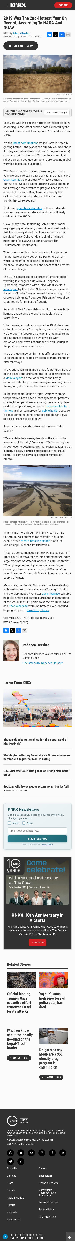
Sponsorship (46, 1175)
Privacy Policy (47, 844)
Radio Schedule (15, 1197)
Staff (10, 1183)
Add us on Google (57, 112)
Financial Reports (48, 1183)
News (30, 823)
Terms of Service (48, 1202)
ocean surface (51, 593)
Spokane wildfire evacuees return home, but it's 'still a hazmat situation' (36, 788)
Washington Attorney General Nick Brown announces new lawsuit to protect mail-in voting (36, 757)
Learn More (38, 942)
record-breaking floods (35, 541)
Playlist (11, 1205)
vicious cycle (14, 378)
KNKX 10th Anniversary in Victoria (37, 918)
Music (15, 823)
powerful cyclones (37, 610)
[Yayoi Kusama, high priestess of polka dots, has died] (53, 980)
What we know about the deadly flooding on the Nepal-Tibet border (20, 1039)
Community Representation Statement (47, 1193)
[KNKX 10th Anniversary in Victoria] (37, 882)
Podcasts (12, 1212)
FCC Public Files (47, 1217)
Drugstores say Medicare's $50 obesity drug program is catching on (51, 1058)
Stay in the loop (37, 838)
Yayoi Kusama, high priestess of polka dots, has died (52, 1000)
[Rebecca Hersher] (11, 650)
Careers (43, 1168)
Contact (11, 1175)
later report (10, 289)
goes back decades (29, 208)
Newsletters (13, 1219)
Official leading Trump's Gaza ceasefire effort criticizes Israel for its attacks (19, 1003)
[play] (5, 1236)
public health (50, 410)
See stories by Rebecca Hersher (43, 663)
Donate (63, 5)
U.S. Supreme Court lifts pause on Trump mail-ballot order (36, 772)
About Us (12, 1168)
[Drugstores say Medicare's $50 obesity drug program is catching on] (53, 1036)
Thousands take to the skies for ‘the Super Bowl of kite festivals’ (35, 741)
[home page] (18, 6)
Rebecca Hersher (21, 33)
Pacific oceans (18, 606)
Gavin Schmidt (12, 179)
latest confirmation (25, 143)
